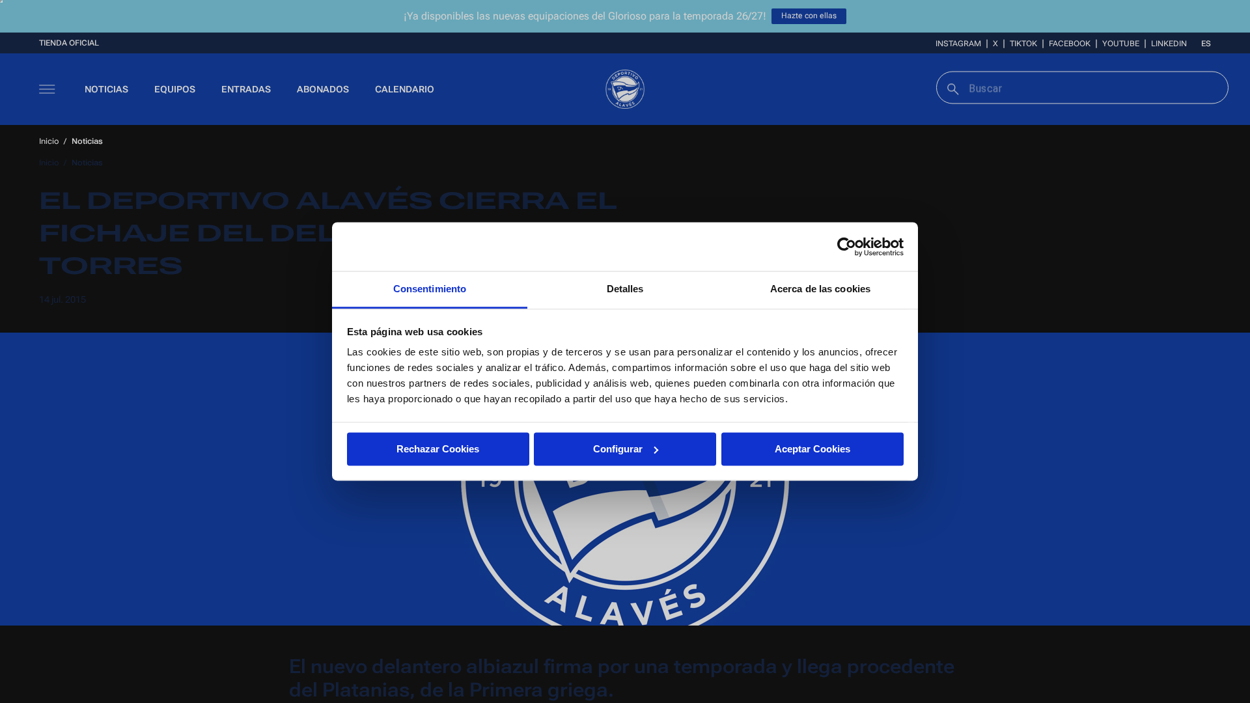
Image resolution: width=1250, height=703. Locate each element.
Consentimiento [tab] (429, 288)
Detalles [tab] (625, 288)
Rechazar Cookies (437, 448)
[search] (951, 87)
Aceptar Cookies (812, 448)
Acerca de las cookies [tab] (820, 288)
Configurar (618, 448)
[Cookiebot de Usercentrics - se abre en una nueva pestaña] (847, 246)
